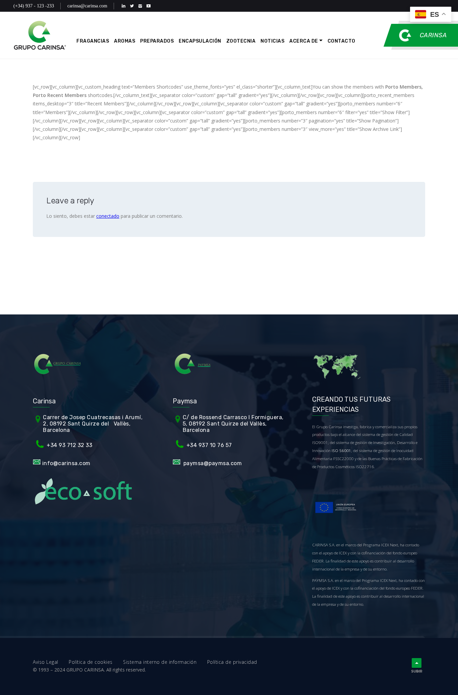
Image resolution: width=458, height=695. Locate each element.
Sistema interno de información (165, 662)
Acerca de (303, 41)
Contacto (341, 41)
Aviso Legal (51, 662)
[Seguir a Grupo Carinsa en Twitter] (133, 6)
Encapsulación (200, 41)
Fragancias (92, 41)
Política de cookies (96, 662)
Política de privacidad (232, 662)
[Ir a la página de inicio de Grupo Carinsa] (39, 35)
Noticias (272, 41)
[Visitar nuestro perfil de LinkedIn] (125, 6)
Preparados (157, 41)
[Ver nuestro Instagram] (141, 6)
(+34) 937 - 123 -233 (33, 5)
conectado (107, 216)
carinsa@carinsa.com (87, 5)
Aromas (124, 41)
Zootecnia (241, 41)
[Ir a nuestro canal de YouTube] (150, 6)
